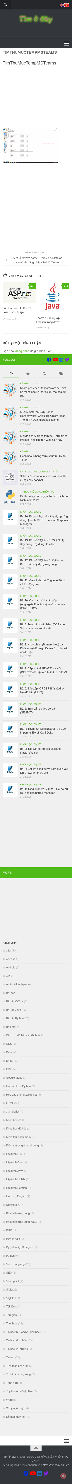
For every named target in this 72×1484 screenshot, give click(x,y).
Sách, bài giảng (15, 1264)
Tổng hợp (12, 1382)
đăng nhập (22, 351)
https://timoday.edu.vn (56, 1464)
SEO (9, 1272)
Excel (9, 1060)
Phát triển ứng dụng (18, 1213)
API (8, 975)
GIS (8, 1069)
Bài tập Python (15, 1018)
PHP (9, 1230)
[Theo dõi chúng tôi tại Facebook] (49, 359)
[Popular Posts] (27, 374)
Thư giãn (11, 1315)
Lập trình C (12, 1153)
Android (10, 967)
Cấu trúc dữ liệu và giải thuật (23, 1035)
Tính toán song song (18, 1374)
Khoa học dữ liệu (16, 1128)
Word (9, 1399)
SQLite (37, 512)
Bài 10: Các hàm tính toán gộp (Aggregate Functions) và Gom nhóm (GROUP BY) (42, 604)
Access (10, 959)
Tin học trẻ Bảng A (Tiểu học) (37, 491)
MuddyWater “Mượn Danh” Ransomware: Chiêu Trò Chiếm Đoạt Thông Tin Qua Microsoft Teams (42, 415)
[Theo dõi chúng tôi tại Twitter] (67, 359)
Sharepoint (12, 1281)
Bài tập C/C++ (14, 1001)
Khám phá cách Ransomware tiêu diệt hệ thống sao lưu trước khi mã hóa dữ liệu (43, 391)
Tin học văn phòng (17, 1340)
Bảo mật (25, 383)
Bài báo (10, 992)
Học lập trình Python (18, 1086)
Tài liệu (10, 1306)
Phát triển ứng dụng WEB (21, 1221)
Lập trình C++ (14, 1162)
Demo (9, 1052)
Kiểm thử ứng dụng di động (22, 1145)
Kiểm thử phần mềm (18, 1137)
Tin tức (36, 383)
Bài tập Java (13, 1009)
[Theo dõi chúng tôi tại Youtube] (55, 359)
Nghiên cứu (13, 1204)
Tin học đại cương (17, 1348)
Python (10, 1255)
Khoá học (26, 512)
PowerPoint (13, 1238)
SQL (8, 1289)
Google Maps (14, 1077)
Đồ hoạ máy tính (16, 1416)
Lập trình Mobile (15, 1179)
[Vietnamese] (66, 4)
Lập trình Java (14, 1170)
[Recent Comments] (44, 374)
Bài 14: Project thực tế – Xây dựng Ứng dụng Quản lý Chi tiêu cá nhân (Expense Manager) (44, 520)
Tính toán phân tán (17, 1365)
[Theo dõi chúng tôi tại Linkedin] (61, 359)
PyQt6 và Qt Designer (19, 1247)
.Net (8, 950)
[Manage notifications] (63, 1476)
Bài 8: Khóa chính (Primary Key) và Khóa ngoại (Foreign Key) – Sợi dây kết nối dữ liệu (44, 648)
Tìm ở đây (10, 1456)
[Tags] (61, 374)
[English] (62, 4)
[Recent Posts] (11, 374)
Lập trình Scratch (16, 1187)
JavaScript (12, 1111)
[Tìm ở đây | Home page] (36, 19)
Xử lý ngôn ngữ (15, 1408)
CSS (9, 1043)
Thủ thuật (11, 1323)
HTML (9, 1103)
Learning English (16, 1196)
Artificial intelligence (34, 471)
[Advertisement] (36, 98)
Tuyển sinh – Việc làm (19, 1391)
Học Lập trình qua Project (21, 1094)
